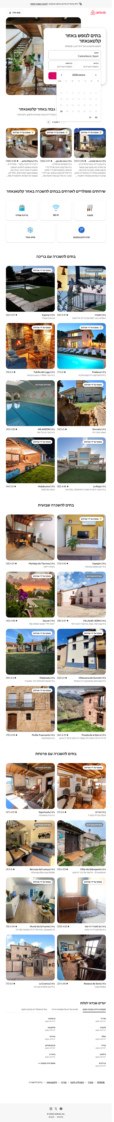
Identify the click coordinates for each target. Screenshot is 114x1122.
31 (90, 117)
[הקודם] (63, 122)
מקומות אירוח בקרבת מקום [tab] (94, 1009)
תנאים (51, 1117)
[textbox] (88, 66)
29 (61, 111)
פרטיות (60, 1117)
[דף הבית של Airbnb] (98, 12)
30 (96, 117)
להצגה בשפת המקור (39, 4)
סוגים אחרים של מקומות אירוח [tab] (65, 1009)
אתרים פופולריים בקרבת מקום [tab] (34, 1009)
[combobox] (75, 56)
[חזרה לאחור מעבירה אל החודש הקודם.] (96, 75)
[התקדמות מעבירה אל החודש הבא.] (61, 75)
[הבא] (48, 122)
